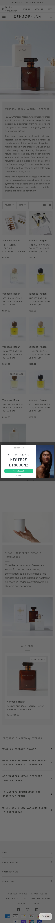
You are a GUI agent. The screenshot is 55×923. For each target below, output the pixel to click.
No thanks (19, 475)
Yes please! (19, 471)
